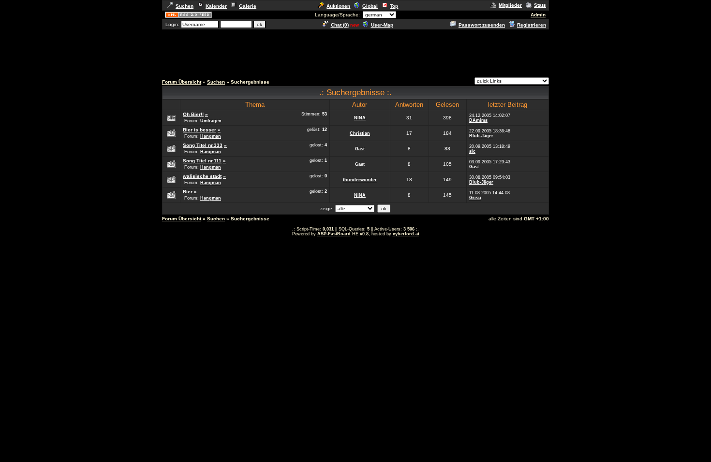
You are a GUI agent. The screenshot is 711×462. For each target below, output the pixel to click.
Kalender (216, 6)
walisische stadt (202, 176)
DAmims (478, 120)
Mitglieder (510, 5)
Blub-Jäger (481, 135)
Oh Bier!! (193, 114)
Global (370, 6)
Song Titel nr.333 (202, 145)
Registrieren (531, 25)
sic (472, 151)
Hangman (210, 136)
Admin (538, 14)
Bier (188, 191)
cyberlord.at (406, 233)
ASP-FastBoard (334, 233)
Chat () (340, 25)
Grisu (475, 197)
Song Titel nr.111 (202, 160)
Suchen (184, 6)
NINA (360, 118)
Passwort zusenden (482, 25)
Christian (360, 133)
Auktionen (338, 6)
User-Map (382, 25)
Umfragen (211, 120)
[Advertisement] (355, 52)
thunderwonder (360, 179)
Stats (540, 5)
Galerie (247, 6)
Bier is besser (199, 129)
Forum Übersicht (181, 82)
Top (394, 6)
